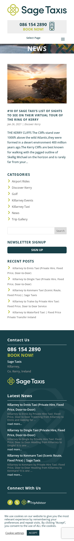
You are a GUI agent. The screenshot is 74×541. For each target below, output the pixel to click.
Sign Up (37, 250)
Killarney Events (22, 200)
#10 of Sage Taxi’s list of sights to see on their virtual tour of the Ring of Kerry (35, 115)
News (15, 213)
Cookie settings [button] (14, 533)
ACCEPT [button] (33, 532)
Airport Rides (21, 181)
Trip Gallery (19, 219)
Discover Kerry (32, 124)
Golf (15, 194)
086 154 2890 (24, 349)
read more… (14, 424)
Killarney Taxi (21, 207)
